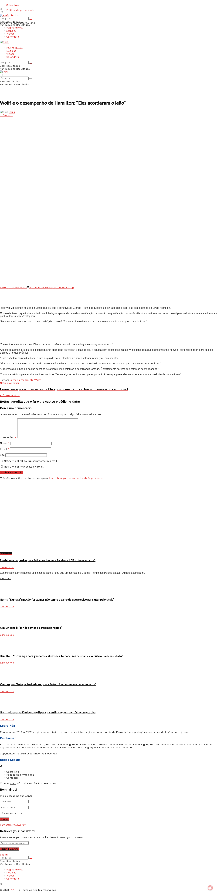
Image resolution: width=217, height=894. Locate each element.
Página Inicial (14, 27)
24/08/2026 (7, 567)
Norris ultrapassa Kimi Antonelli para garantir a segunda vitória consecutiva (47, 712)
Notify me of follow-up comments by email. (31, 460)
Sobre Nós (12, 5)
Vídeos (10, 33)
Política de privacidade (20, 10)
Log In (4, 854)
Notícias (11, 30)
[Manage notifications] (210, 887)
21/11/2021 (6, 115)
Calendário (13, 36)
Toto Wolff (34, 379)
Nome (5, 443)
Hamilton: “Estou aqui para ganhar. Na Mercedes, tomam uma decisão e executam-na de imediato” (61, 656)
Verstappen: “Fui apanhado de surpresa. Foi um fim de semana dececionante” (48, 684)
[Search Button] (30, 19)
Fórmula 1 (6, 553)
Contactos (12, 15)
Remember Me (13, 813)
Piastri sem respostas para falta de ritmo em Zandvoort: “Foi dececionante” (47, 560)
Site (2, 454)
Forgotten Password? (13, 824)
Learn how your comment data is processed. (76, 478)
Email (4, 449)
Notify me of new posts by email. (24, 466)
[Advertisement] (58, 296)
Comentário (8, 437)
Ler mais (5, 578)
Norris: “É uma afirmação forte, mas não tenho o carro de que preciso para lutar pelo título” (57, 599)
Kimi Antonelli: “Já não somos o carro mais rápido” (31, 627)
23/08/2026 (7, 606)
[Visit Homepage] (4, 15)
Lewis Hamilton (19, 379)
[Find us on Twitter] (1, 9)
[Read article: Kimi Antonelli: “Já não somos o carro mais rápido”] (108, 615)
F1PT (12, 112)
